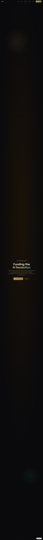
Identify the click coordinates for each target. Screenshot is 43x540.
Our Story (26, 278)
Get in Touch (38, 1)
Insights (29, 1)
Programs (25, 1)
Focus (21, 1)
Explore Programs (18, 278)
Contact (33, 1)
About (18, 1)
